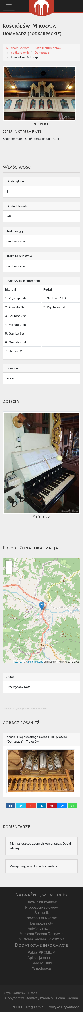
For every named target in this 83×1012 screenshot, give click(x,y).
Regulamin (34, 1007)
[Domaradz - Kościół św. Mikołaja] (41, 606)
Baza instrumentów (42, 902)
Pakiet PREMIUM (41, 952)
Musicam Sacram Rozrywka (42, 934)
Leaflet (18, 661)
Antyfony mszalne (42, 928)
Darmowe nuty (41, 923)
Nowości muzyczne (41, 918)
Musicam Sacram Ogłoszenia (42, 939)
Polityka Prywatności (64, 1007)
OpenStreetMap (34, 661)
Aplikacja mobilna (41, 958)
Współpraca (41, 968)
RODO (16, 1007)
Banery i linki (41, 963)
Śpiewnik (41, 913)
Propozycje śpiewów (41, 907)
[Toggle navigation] (9, 6)
